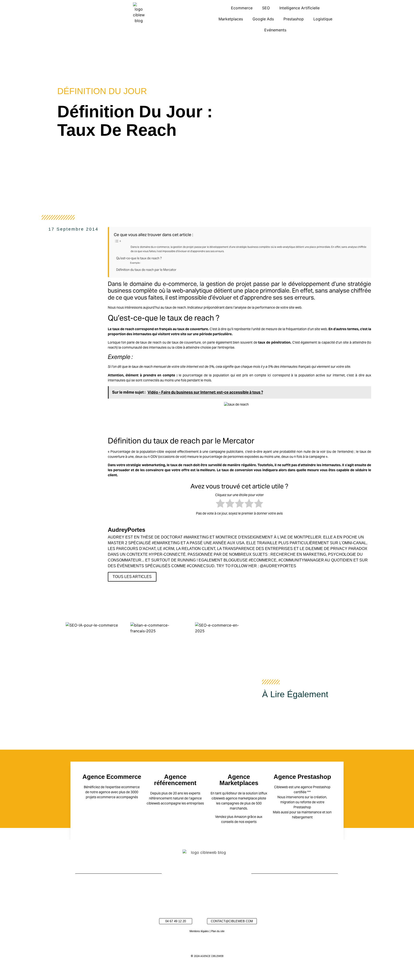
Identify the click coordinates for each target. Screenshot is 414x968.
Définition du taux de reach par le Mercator (146, 270)
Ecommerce (242, 8)
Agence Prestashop (302, 776)
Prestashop (293, 19)
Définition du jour (102, 91)
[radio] (220, 504)
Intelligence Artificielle (299, 8)
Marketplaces (230, 19)
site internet (189, 366)
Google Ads (263, 19)
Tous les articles (132, 577)
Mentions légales (199, 931)
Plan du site (217, 931)
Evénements (275, 30)
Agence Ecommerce (111, 776)
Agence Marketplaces (238, 780)
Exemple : (135, 262)
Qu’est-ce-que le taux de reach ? (139, 258)
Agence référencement (175, 780)
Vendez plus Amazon (231, 817)
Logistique (322, 19)
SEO (266, 8)
